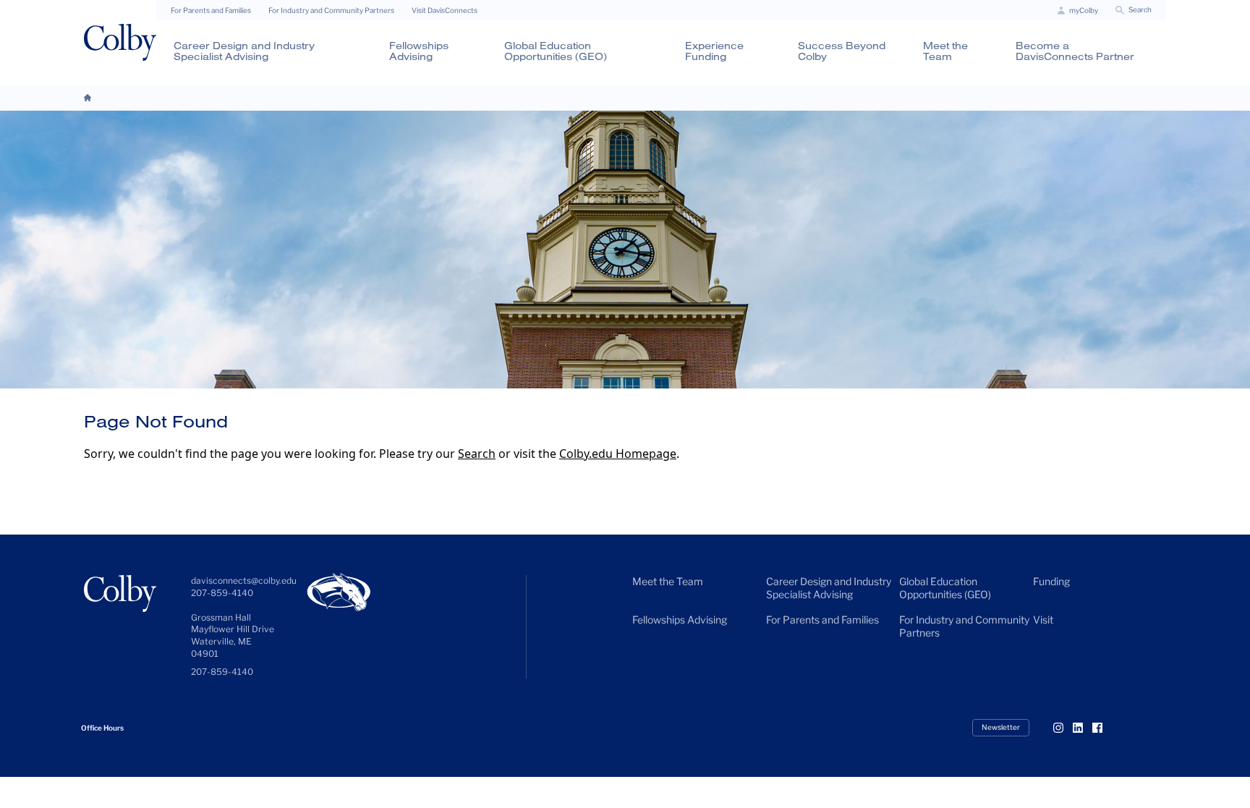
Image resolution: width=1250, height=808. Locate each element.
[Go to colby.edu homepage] (120, 42)
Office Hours (102, 727)
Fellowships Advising (418, 51)
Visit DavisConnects (444, 10)
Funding (1051, 581)
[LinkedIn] (1083, 728)
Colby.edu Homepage (617, 454)
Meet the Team (945, 51)
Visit (1043, 619)
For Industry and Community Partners (331, 10)
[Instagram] (1064, 728)
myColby (1083, 10)
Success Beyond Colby (841, 51)
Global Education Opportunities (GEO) (555, 51)
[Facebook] (1103, 728)
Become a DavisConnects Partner (1075, 51)
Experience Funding (714, 51)
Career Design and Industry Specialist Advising (244, 51)
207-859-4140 (222, 671)
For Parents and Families (211, 10)
